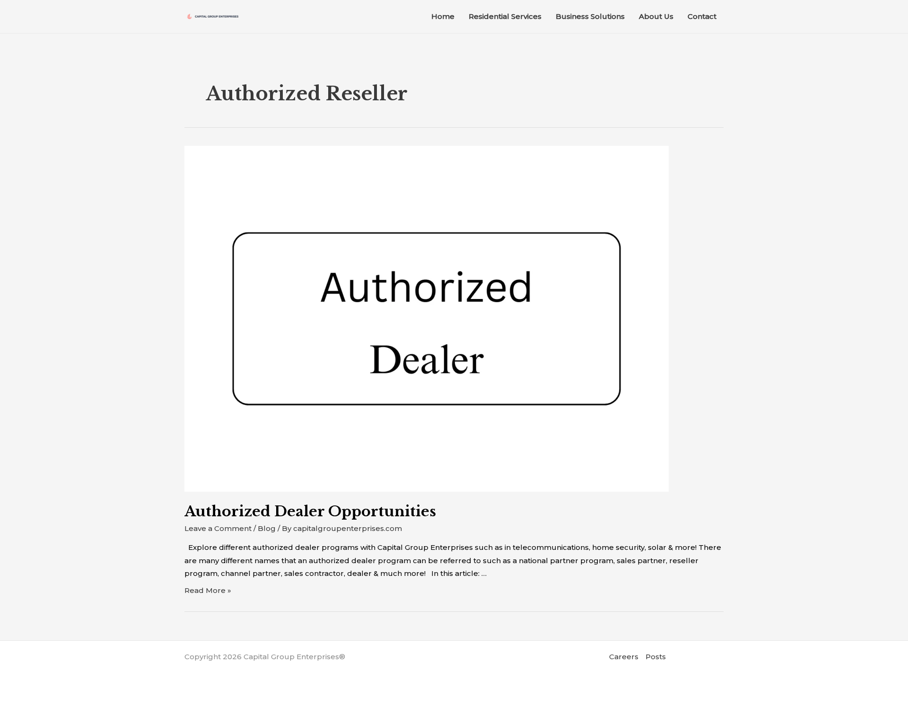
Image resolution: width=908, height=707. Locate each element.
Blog (267, 528)
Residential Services (505, 16)
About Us (656, 16)
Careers (623, 656)
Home (442, 16)
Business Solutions (590, 16)
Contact (702, 16)
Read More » (207, 590)
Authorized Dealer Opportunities (310, 511)
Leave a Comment (218, 528)
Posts (656, 656)
